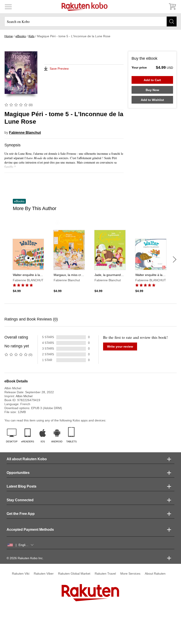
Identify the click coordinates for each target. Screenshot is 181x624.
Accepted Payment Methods (30, 529)
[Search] (172, 21)
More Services (130, 573)
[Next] (175, 259)
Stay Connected (20, 500)
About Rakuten (155, 573)
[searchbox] (90, 21)
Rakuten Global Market (74, 573)
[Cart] (172, 6)
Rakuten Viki (20, 573)
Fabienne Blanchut (25, 132)
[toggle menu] (8, 6)
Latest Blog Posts (21, 486)
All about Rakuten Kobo (27, 459)
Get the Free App (21, 514)
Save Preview (59, 68)
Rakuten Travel (105, 573)
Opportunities (18, 473)
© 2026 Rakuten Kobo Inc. (25, 558)
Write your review (120, 346)
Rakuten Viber (44, 573)
